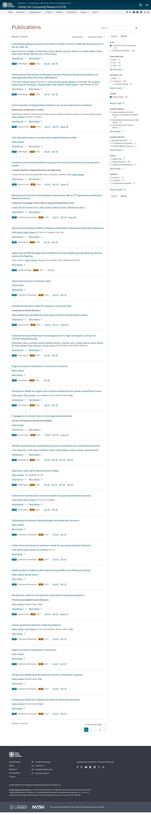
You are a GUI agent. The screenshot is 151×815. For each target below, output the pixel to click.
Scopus (63, 127)
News (10, 12)
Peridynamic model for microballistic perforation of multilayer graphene (48, 595)
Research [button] (20, 12)
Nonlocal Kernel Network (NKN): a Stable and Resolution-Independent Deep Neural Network (57, 228)
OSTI (53, 64)
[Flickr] (138, 12)
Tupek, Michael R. (91, 450)
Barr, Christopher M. (33, 315)
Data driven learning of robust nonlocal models (35, 470)
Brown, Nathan (89, 51)
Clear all (124, 36)
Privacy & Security (106, 762)
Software (59, 12)
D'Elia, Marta (17, 232)
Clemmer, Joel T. (32, 207)
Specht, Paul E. (51, 54)
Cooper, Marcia (18, 207)
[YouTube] (134, 12)
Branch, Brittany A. (19, 51)
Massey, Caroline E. (63, 51)
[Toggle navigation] (4, 12)
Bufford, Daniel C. (60, 207)
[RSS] (148, 12)
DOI (45, 64)
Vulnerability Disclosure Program (92, 807)
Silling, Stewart (24, 54)
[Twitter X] (145, 12)
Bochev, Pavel (29, 82)
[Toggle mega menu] (147, 4)
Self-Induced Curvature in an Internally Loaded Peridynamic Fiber (44, 137)
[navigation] (78, 37)
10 (100, 729)
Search (95, 12)
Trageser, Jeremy (76, 450)
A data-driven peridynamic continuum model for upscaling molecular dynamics (51, 495)
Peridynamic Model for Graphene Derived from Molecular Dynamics (46, 699)
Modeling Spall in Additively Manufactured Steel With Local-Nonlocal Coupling (51, 570)
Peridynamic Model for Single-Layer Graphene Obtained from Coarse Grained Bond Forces (56, 391)
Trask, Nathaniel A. (19, 450)
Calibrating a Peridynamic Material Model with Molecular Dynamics (45, 520)
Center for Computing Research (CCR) (42, 6)
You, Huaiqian (42, 549)
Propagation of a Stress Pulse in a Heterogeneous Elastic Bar (42, 416)
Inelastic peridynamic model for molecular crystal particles (41, 305)
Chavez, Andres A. (50, 345)
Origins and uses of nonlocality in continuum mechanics (40, 366)
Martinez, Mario (45, 84)
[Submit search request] (136, 28)
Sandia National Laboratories (20, 790)
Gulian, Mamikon (69, 82)
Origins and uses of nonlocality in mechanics (34, 649)
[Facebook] (127, 12)
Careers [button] (83, 12)
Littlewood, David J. (47, 450)
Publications (72, 12)
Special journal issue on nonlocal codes (31, 281)
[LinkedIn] (141, 12)
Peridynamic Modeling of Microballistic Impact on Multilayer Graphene (47, 674)
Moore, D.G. (77, 51)
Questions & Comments (87, 762)
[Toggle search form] (140, 4)
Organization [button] (34, 12)
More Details (34, 58)
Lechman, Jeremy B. (64, 315)
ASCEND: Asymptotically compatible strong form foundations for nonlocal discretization (56, 445)
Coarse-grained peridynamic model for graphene (36, 625)
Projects (48, 12)
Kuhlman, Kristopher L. (28, 84)
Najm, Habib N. (58, 84)
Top (144, 812)
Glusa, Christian (54, 82)
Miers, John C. (49, 51)
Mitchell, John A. (37, 54)
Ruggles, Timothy (35, 51)
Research (22, 3)
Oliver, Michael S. (35, 345)
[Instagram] (130, 12)
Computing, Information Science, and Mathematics (50, 3)
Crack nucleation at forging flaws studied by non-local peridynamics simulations (52, 105)
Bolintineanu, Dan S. (76, 207)
